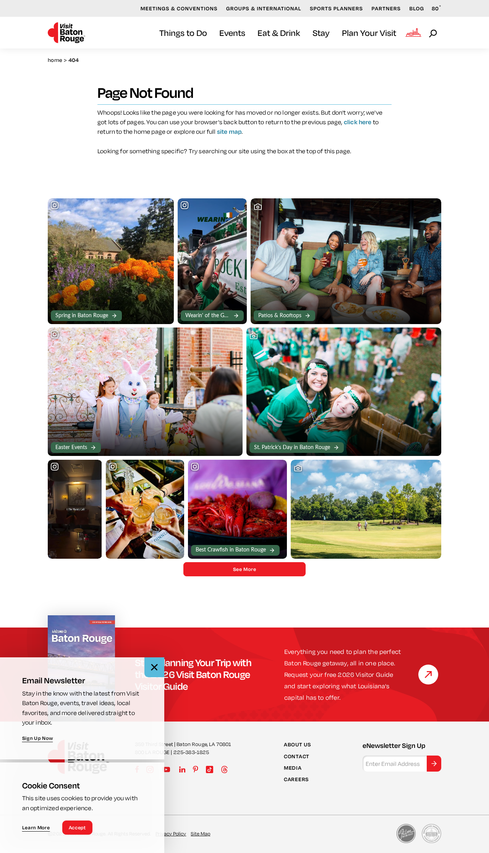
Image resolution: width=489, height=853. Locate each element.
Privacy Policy (170, 833)
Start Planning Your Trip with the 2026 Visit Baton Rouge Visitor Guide (193, 674)
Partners (386, 8)
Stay (321, 32)
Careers (296, 779)
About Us (297, 744)
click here (358, 122)
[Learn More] (428, 674)
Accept (77, 827)
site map (229, 131)
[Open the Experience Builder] (413, 32)
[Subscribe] (434, 764)
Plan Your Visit (369, 32)
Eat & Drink (278, 32)
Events (232, 32)
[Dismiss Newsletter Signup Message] (154, 667)
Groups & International (263, 8)
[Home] (66, 33)
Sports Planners (336, 8)
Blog (417, 8)
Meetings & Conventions (179, 8)
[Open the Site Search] (433, 33)
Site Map (200, 833)
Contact (296, 756)
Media (293, 767)
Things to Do (183, 32)
